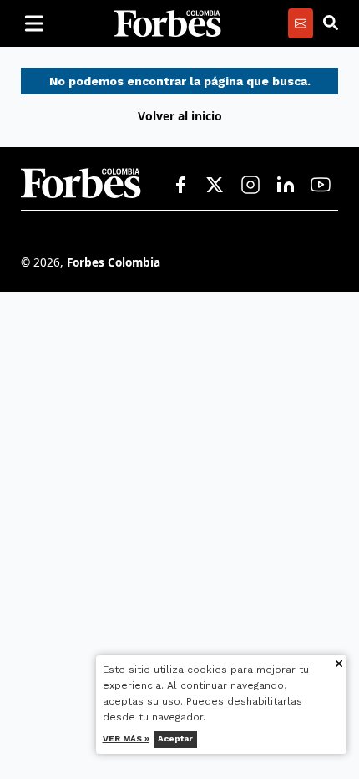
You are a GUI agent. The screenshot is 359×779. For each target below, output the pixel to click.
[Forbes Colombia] (167, 23)
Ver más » (126, 738)
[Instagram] (250, 185)
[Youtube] (321, 185)
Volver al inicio (180, 116)
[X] (215, 185)
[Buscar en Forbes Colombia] (330, 23)
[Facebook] (180, 185)
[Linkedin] (286, 185)
